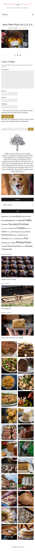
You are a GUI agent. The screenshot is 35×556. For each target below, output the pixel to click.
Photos (20, 242)
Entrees (4, 235)
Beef (24, 216)
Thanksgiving (6, 249)
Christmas (23, 224)
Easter (24, 232)
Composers (4, 228)
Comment (5, 69)
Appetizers (5, 216)
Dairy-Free (28, 228)
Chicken (4, 224)
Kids (26, 238)
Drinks (9, 231)
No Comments (23, 28)
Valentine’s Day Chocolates (8, 279)
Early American (16, 232)
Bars (14, 216)
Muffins (9, 243)
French (25, 235)
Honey (17, 238)
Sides (19, 246)
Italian (22, 238)
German (4, 238)
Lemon (4, 243)
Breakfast (10, 220)
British (16, 220)
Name (4, 91)
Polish (27, 242)
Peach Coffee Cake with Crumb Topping (12, 337)
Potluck (9, 246)
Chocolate (13, 224)
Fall (10, 235)
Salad (15, 246)
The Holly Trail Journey (17, 547)
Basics (19, 216)
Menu (6, 14)
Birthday (28, 216)
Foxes (20, 235)
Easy (28, 231)
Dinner (4, 231)
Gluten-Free (12, 238)
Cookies (21, 228)
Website (4, 104)
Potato (3, 246)
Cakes (28, 220)
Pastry (13, 243)
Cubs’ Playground (6, 308)
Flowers (15, 235)
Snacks (23, 246)
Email (4, 97)
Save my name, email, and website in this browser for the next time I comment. (17, 112)
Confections (12, 228)
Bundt (21, 220)
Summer (29, 246)
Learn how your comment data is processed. (17, 120)
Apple (10, 216)
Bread (3, 220)
